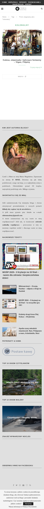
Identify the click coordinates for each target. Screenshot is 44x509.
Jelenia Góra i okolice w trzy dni (22, 382)
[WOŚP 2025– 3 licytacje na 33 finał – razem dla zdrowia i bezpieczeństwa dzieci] (22, 256)
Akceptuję (28, 504)
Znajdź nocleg (18, 4)
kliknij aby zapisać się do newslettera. (16, 209)
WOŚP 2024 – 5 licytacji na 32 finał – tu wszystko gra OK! (29, 302)
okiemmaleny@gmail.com (12, 215)
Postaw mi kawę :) (34, 2)
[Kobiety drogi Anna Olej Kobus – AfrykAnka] (9, 317)
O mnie (4, 2)
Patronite (23, 2)
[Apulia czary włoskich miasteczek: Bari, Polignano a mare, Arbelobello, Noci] (9, 331)
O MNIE (16, 180)
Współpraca (13, 2)
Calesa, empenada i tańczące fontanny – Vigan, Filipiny (22, 61)
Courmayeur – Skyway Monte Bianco (22, 418)
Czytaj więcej (35, 67)
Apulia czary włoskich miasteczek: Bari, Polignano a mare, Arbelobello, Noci (30, 330)
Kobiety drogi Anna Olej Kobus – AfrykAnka (28, 315)
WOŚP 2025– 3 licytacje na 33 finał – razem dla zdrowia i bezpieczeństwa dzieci (20, 275)
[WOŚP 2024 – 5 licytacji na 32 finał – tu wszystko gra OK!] (9, 303)
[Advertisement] (22, 98)
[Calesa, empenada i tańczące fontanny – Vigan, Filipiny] (22, 43)
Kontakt (28, 4)
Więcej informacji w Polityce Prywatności (23, 507)
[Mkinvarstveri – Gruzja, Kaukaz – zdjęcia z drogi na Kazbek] (9, 289)
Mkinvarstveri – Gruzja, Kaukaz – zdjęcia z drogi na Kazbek (30, 288)
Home (4, 17)
